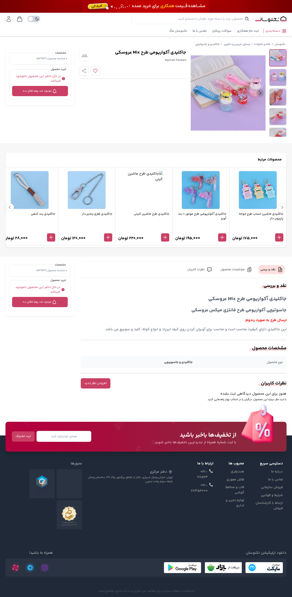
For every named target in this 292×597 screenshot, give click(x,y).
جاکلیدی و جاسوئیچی (207, 44)
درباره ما (277, 471)
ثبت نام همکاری (248, 30)
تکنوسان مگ (178, 30)
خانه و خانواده (262, 44)
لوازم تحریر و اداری (235, 503)
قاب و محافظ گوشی (234, 490)
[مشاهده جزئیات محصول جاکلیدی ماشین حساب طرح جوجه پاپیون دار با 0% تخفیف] (257, 229)
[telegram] (30, 567)
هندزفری (237, 471)
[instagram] (44, 567)
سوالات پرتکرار (222, 30)
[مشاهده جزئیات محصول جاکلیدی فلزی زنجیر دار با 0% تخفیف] (86, 229)
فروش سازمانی (272, 487)
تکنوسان (280, 44)
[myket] (264, 567)
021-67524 (202, 474)
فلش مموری (235, 479)
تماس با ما (200, 30)
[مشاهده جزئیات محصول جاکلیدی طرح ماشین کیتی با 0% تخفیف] (143, 229)
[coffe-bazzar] (223, 567)
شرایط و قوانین (272, 495)
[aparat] (15, 567)
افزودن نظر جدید (95, 383)
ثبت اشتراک (23, 436)
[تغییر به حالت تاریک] (33, 19)
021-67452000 (199, 488)
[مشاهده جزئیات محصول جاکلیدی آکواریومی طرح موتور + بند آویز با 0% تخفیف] (200, 229)
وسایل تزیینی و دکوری (237, 44)
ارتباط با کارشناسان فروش (269, 506)
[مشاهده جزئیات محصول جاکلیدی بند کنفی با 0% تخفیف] (29, 229)
